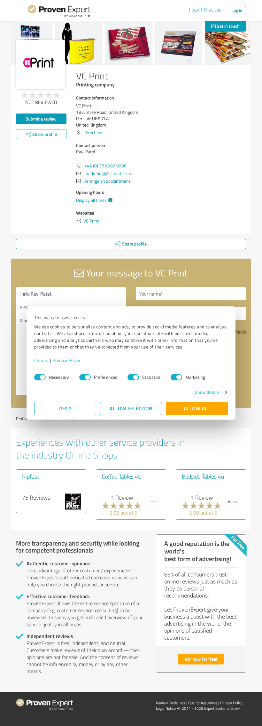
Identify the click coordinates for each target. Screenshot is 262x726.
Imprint (41, 360)
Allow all (197, 408)
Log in (237, 10)
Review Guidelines (170, 703)
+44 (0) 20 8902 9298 (105, 166)
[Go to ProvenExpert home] (59, 12)
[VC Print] (41, 64)
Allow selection (131, 408)
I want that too (205, 9)
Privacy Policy (66, 360)
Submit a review (41, 119)
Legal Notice (166, 708)
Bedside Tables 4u (203, 476)
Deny (65, 408)
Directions (94, 132)
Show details (207, 392)
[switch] (85, 377)
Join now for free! (201, 659)
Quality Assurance (202, 703)
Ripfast (30, 476)
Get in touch (228, 26)
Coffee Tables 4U (122, 476)
